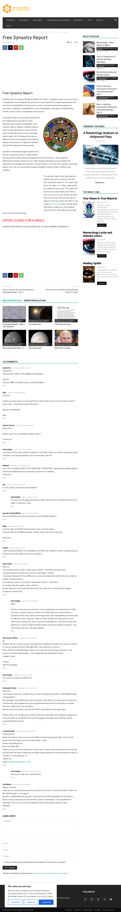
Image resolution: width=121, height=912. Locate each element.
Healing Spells (92, 263)
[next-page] (7, 352)
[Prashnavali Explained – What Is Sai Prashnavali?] (14, 314)
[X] (10, 47)
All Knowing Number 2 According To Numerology (106, 78)
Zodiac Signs (37, 20)
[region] (31, 894)
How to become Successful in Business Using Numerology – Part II (18, 291)
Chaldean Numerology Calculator (58, 20)
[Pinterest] (15, 47)
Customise (15, 902)
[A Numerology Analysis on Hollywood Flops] (100, 154)
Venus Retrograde (35, 348)
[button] (115, 20)
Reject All (31, 902)
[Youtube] (110, 899)
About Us (69, 910)
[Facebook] (5, 47)
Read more (99, 182)
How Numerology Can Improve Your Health (106, 65)
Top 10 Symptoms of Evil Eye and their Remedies (106, 59)
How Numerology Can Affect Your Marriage (107, 48)
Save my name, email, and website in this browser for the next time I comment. (35, 862)
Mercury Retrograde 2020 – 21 (13, 348)
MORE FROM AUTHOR (35, 300)
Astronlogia (7, 449)
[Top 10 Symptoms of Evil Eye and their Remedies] (89, 61)
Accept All (46, 902)
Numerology (23, 20)
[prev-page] (4, 352)
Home (5, 32)
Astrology (10, 20)
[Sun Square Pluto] (40, 314)
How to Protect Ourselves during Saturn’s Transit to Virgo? (62, 291)
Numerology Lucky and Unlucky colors (97, 234)
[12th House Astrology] (66, 314)
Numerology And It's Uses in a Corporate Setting (106, 97)
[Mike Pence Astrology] (66, 338)
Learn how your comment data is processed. (50, 873)
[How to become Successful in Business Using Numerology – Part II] (89, 109)
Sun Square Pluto (35, 324)
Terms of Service (108, 910)
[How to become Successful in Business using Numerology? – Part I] (89, 91)
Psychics (99, 20)
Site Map (97, 910)
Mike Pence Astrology (62, 348)
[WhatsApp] (21, 47)
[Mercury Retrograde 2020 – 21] (14, 338)
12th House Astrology (62, 324)
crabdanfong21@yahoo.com (19, 762)
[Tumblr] (98, 899)
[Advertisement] (40, 70)
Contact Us (77, 910)
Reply (4, 385)
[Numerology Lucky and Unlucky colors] (89, 77)
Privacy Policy (87, 910)
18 (77, 42)
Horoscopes (77, 20)
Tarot (89, 20)
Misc (8, 26)
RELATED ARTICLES (12, 300)
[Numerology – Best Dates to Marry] (89, 47)
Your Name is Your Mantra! (100, 198)
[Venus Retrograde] (40, 338)
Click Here (54, 204)
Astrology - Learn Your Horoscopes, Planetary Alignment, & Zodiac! (31, 32)
